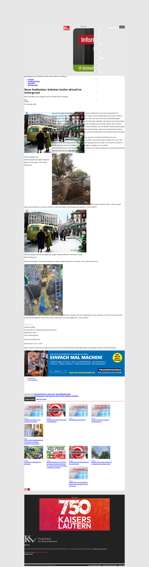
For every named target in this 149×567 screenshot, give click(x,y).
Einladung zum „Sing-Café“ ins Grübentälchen (52, 394)
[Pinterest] (39, 107)
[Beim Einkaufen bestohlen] (78, 416)
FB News (30, 76)
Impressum (41, 27)
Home (29, 27)
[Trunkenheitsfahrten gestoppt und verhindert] (56, 416)
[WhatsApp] (46, 107)
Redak (26, 101)
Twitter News (33, 85)
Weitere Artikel (29, 399)
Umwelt (100, 79)
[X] (33, 107)
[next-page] (28, 489)
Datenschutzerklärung (53, 27)
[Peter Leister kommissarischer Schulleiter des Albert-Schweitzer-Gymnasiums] (33, 436)
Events (35, 27)
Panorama (101, 99)
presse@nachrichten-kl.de (42, 552)
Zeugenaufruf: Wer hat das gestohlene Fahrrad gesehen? (56, 396)
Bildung (25, 438)
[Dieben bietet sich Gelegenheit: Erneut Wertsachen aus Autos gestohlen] (78, 478)
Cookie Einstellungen (94, 565)
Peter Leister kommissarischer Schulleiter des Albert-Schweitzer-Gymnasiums (33, 442)
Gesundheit (102, 85)
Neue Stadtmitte (33, 380)
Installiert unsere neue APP (100, 549)
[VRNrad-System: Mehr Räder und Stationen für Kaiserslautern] (100, 458)
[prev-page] (25, 489)
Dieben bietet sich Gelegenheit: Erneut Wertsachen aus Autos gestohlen (78, 484)
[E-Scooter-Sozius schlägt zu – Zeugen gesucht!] (100, 416)
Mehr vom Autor (41, 399)
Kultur (100, 92)
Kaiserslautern (34, 81)
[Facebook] (27, 107)
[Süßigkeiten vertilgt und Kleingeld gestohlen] (33, 416)
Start (25, 76)
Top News (31, 83)
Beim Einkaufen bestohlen (77, 420)
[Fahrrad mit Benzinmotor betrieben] (33, 458)
